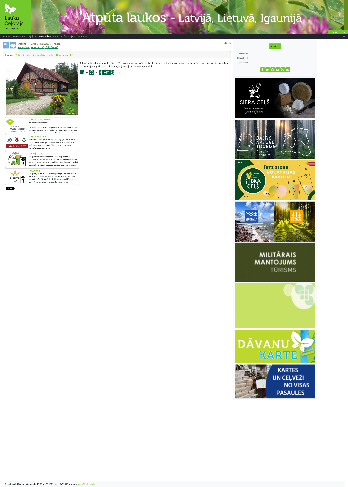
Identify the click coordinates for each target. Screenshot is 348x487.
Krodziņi (9, 55)
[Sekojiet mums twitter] (267, 69)
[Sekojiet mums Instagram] (272, 69)
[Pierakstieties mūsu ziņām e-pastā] (287, 69)
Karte (50, 55)
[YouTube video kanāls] (277, 69)
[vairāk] (118, 72)
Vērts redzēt (242, 53)
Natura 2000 (242, 58)
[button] (344, 36)
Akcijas (26, 55)
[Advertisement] (116, 218)
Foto (18, 55)
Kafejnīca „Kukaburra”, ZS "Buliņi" (38, 47)
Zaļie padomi (242, 63)
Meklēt (274, 46)
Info (72, 55)
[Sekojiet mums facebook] (262, 69)
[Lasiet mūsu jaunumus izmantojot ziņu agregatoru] (282, 69)
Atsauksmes (62, 55)
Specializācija (39, 55)
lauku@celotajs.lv (86, 484)
